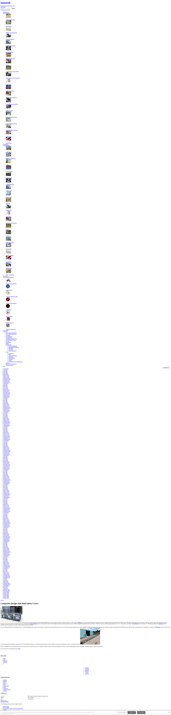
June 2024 (5, 399)
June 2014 (5, 544)
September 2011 (6, 577)
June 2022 (5, 428)
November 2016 (6, 509)
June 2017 (5, 500)
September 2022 (6, 425)
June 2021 (5, 443)
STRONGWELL (4, 701)
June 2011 (5, 580)
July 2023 (5, 413)
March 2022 (5, 432)
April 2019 (5, 474)
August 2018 (6, 483)
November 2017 (6, 494)
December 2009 (6, 590)
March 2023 (5, 417)
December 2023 (6, 407)
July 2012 (5, 569)
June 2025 (5, 385)
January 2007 (6, 594)
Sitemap (5, 690)
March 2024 (5, 403)
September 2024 (6, 396)
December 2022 (6, 421)
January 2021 (6, 449)
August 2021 (6, 440)
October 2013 (6, 553)
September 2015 (6, 525)
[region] (85, 712)
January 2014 (6, 550)
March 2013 (5, 562)
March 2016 (5, 518)
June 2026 (5, 371)
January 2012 (6, 574)
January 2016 (6, 521)
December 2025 (6, 378)
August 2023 (6, 411)
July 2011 (5, 578)
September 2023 (6, 410)
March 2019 (5, 475)
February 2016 (6, 519)
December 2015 (6, 522)
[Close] (168, 712)
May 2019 (5, 473)
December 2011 (6, 575)
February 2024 (6, 404)
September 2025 (6, 381)
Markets (5, 681)
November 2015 (6, 523)
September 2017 (6, 497)
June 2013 (5, 558)
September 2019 (6, 468)
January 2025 (6, 391)
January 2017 (6, 506)
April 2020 (5, 459)
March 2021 (5, 446)
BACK (2, 600)
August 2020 (6, 455)
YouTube (87, 667)
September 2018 (6, 482)
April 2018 (5, 488)
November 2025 (6, 379)
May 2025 (5, 386)
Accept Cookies (141, 712)
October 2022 (6, 423)
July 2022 (5, 427)
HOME (2, 5)
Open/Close (3, 7)
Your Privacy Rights (122, 712)
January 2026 (6, 377)
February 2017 (6, 505)
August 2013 (6, 556)
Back (4, 13)
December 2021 (6, 435)
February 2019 (6, 476)
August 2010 (6, 586)
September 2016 (6, 511)
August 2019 (6, 469)
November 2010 (6, 583)
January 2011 (6, 582)
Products (5, 680)
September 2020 (6, 453)
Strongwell (5, 2)
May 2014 (5, 545)
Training (5, 709)
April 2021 (5, 445)
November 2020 (6, 451)
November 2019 (6, 465)
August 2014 (6, 541)
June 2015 (5, 529)
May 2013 (5, 559)
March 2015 (5, 533)
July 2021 (5, 441)
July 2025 (5, 384)
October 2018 (6, 481)
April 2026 (5, 373)
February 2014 (6, 548)
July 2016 (5, 513)
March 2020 (5, 461)
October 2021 (6, 438)
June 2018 (5, 486)
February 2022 (6, 433)
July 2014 (5, 542)
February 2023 (6, 419)
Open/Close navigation (5, 9)
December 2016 (6, 507)
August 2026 (6, 368)
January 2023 (6, 420)
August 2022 (6, 426)
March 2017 (5, 504)
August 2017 (6, 498)
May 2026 (5, 372)
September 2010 (6, 584)
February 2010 (6, 589)
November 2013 (6, 552)
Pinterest (87, 671)
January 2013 (6, 564)
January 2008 (6, 593)
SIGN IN (6, 5)
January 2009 (6, 592)
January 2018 (6, 492)
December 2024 (6, 392)
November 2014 (6, 538)
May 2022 (5, 429)
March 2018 (5, 489)
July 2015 (5, 528)
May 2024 (5, 401)
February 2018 (6, 491)
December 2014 (6, 536)
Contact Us (5, 688)
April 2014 (5, 546)
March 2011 (5, 581)
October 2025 (6, 380)
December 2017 (6, 493)
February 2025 (6, 390)
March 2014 (5, 547)
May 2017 (5, 501)
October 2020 (6, 452)
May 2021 (5, 444)
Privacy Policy (6, 707)
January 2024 (6, 405)
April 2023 (5, 416)
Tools (4, 682)
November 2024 (6, 393)
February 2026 (6, 375)
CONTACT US (166, 367)
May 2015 (5, 530)
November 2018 (6, 480)
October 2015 (6, 524)
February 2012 (6, 572)
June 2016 (5, 515)
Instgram (87, 673)
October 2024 (6, 395)
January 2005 (6, 596)
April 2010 (5, 588)
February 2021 (6, 447)
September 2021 (6, 439)
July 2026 (5, 369)
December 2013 (6, 551)
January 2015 (6, 535)
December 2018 (6, 479)
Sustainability (6, 686)
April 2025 (5, 387)
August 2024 (6, 397)
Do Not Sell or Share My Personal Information (13, 708)
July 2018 (5, 485)
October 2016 (6, 510)
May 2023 (5, 415)
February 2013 (6, 563)
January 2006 (6, 595)
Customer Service (7, 689)
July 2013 (5, 557)
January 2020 (6, 463)
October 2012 (6, 568)
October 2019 (6, 467)
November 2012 (6, 566)
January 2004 (6, 598)
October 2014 (6, 539)
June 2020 (5, 457)
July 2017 (5, 499)
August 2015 (6, 527)
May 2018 (5, 487)
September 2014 (6, 540)
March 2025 (5, 389)
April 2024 (5, 402)
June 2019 (5, 471)
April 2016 (5, 517)
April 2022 (5, 431)
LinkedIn (87, 669)
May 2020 (5, 458)
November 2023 (6, 408)
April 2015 (5, 531)
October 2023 (6, 409)
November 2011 (6, 576)
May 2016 (5, 516)
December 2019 (6, 464)
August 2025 (6, 383)
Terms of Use (6, 706)
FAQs (4, 687)
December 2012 (6, 565)
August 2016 (6, 512)
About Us (5, 683)
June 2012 (5, 570)
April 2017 (5, 503)
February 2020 (6, 462)
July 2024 (5, 398)
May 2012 (5, 571)
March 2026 (5, 374)
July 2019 (5, 470)
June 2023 (5, 414)
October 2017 (6, 495)
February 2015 (6, 534)
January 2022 (6, 434)
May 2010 (5, 587)
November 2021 (6, 437)
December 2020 (6, 450)
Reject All (132, 712)
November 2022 (6, 422)
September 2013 (6, 554)
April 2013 (5, 560)
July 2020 (5, 456)
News (4, 684)
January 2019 (6, 477)
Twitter (86, 672)
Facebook (87, 670)
